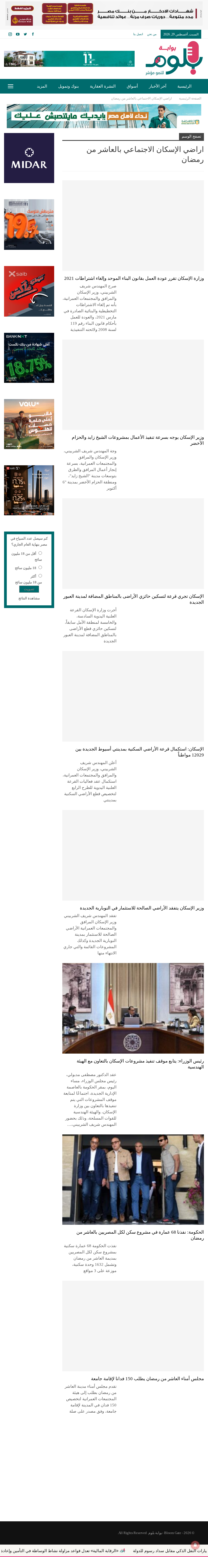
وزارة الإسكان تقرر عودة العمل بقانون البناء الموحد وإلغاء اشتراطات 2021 (134, 278)
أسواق (132, 86)
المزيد (42, 86)
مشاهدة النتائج (29, 598)
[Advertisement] (104, 1478)
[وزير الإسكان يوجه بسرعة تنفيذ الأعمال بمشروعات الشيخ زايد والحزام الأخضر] (133, 385)
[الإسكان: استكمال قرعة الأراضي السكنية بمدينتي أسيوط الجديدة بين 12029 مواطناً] (133, 696)
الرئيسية (184, 86)
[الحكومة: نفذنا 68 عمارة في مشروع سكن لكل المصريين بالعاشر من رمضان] (133, 1179)
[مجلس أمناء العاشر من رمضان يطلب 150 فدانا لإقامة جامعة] (133, 1326)
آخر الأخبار (157, 86)
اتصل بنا (138, 34)
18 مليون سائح (25, 568)
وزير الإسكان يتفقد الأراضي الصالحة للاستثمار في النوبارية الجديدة (142, 908)
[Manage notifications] (195, 1545)
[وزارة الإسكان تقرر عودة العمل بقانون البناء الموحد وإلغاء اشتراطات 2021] (133, 225)
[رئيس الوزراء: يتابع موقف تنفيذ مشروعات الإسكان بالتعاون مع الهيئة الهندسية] (133, 1008)
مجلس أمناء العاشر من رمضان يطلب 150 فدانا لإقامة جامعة (147, 1378)
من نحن (152, 34)
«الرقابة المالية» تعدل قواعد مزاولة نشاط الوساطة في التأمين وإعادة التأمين (95, 1550)
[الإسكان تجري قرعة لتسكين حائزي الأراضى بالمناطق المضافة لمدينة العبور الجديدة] (133, 543)
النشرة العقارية (103, 86)
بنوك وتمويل (68, 86)
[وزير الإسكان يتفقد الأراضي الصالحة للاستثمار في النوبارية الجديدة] (133, 855)
